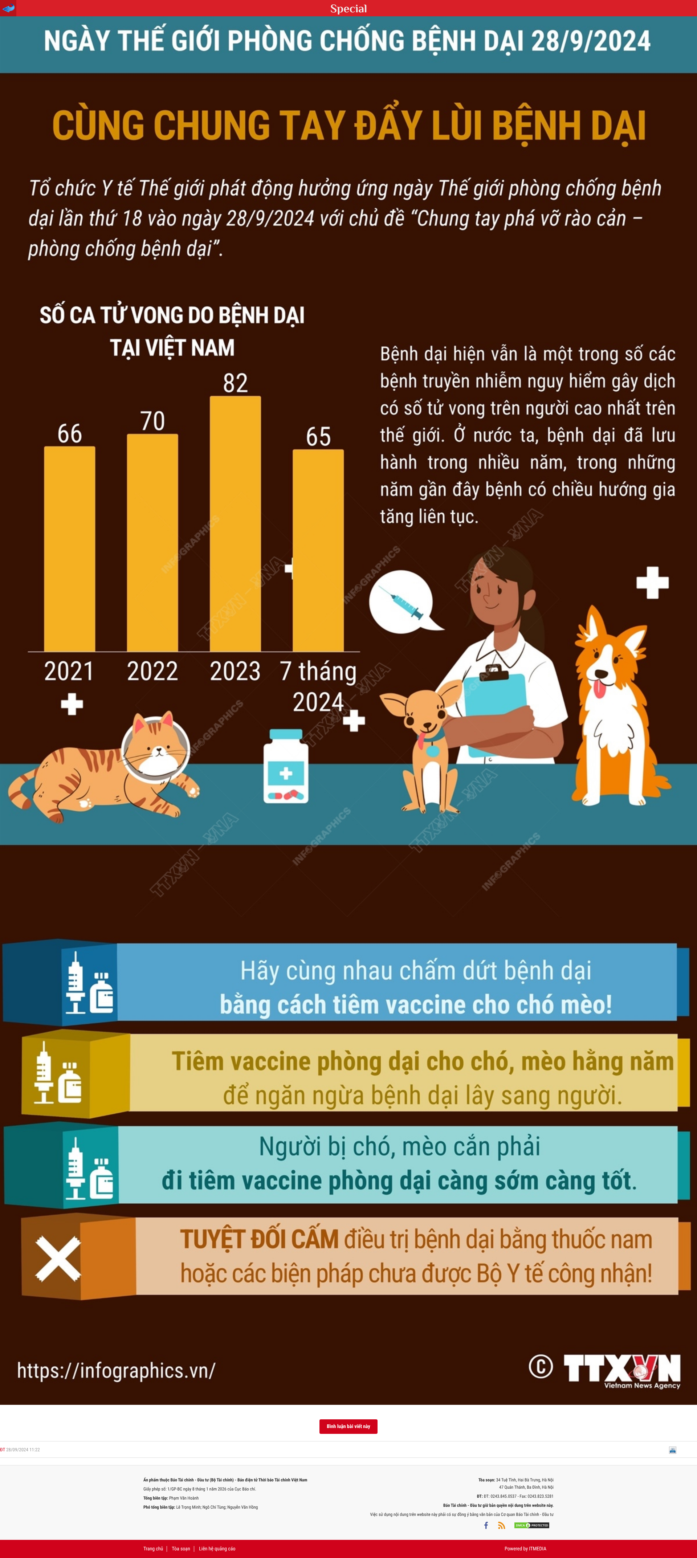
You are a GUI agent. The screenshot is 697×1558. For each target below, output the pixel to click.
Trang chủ (153, 1549)
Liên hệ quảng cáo (217, 1549)
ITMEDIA (537, 1549)
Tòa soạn (181, 1549)
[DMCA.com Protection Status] (532, 1525)
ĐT (2, 1450)
